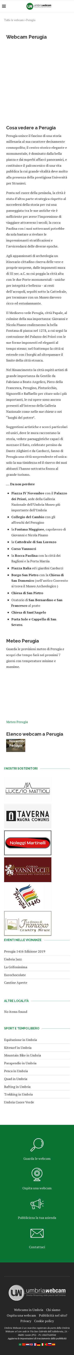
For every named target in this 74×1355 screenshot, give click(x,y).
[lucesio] (27, 779)
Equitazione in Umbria (20, 1039)
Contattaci (37, 1247)
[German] (39, 1344)
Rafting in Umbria (17, 1086)
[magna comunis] (27, 806)
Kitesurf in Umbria (17, 1047)
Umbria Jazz (13, 959)
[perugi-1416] (27, 887)
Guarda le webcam (37, 1158)
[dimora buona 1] (27, 914)
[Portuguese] (46, 1344)
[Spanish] (54, 1344)
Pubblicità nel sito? (53, 1315)
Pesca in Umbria (16, 1071)
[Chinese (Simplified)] (24, 1344)
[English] (31, 1344)
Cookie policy (44, 1321)
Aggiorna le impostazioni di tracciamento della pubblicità (37, 1338)
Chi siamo (53, 1309)
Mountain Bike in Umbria (22, 1055)
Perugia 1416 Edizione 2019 (24, 951)
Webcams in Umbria (28, 1309)
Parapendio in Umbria (20, 1063)
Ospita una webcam (37, 1188)
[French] (35, 1344)
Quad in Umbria (15, 1079)
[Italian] (42, 1344)
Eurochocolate (15, 975)
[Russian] (50, 1344)
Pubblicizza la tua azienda (37, 1217)
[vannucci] (27, 860)
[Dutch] (28, 1344)
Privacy (25, 1321)
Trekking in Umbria (18, 1094)
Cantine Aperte (15, 982)
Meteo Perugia (17, 722)
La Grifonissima (15, 967)
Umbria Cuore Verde (19, 1102)
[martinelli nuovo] (27, 833)
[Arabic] (20, 1344)
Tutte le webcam (14, 20)
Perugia (30, 20)
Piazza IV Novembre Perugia (18, 741)
